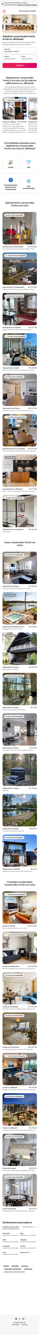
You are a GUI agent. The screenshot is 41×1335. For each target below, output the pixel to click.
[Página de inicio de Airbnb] (4, 11)
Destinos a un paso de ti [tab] (11, 1227)
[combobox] (19, 51)
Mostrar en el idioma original (27, 5)
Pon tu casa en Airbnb (27, 11)
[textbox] (11, 59)
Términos (24, 1325)
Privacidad (15, 1325)
